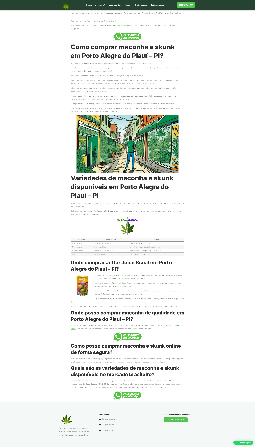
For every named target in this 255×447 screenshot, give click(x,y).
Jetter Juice (121, 283)
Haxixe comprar (141, 5)
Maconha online (115, 5)
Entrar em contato (158, 5)
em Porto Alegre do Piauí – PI (122, 26)
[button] (243, 443)
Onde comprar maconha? (95, 5)
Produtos (128, 5)
